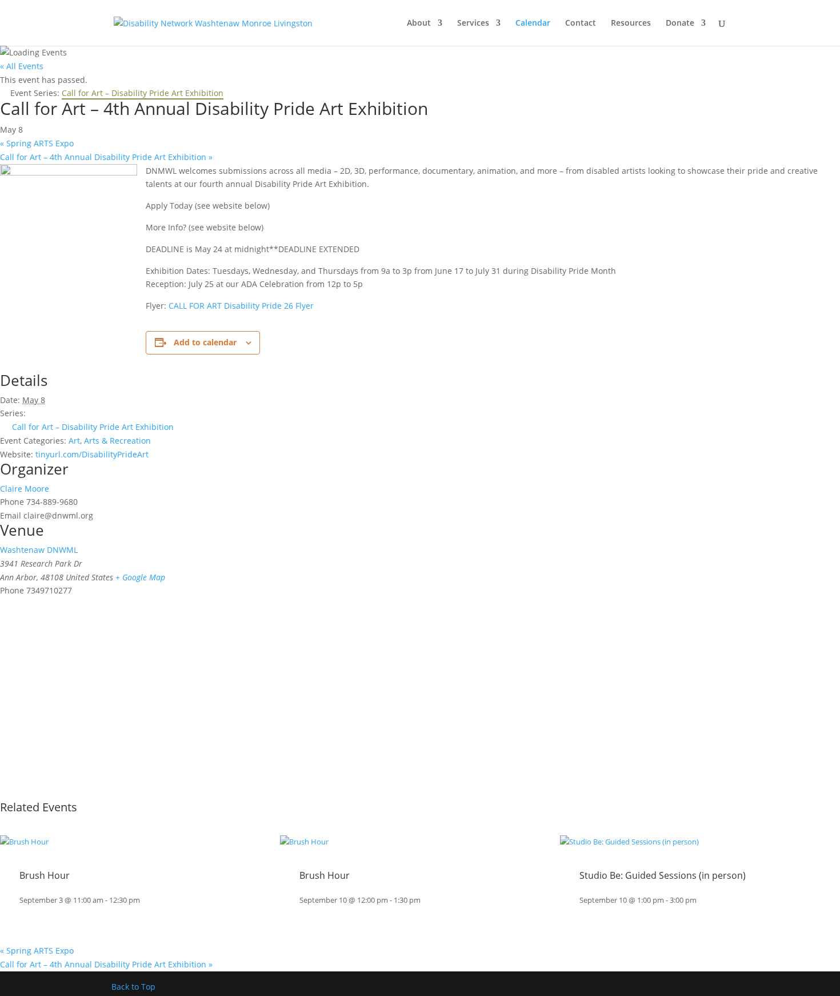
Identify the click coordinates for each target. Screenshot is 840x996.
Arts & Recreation (117, 440)
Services (473, 23)
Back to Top (133, 986)
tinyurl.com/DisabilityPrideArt (92, 454)
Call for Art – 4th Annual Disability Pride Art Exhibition (106, 157)
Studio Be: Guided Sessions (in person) (662, 875)
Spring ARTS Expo (37, 143)
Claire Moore (24, 488)
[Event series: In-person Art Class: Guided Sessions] (702, 900)
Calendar (532, 23)
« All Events (21, 66)
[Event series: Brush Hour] (146, 900)
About (419, 23)
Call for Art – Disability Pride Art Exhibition (93, 426)
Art (74, 440)
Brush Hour (44, 875)
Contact (580, 23)
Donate (680, 23)
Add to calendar (205, 342)
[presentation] (24, 842)
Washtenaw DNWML (39, 549)
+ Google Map (140, 577)
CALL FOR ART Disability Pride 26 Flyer (241, 305)
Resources (631, 23)
